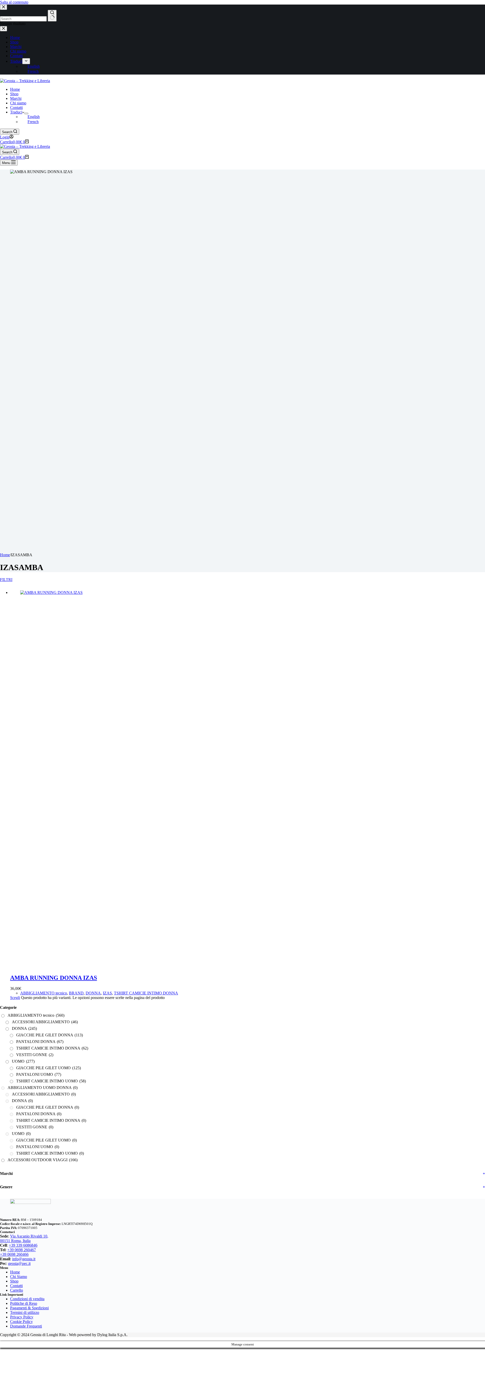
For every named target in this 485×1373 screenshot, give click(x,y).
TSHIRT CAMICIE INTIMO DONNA (146, 993)
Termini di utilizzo (24, 1312)
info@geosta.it (23, 1259)
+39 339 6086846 (23, 1245)
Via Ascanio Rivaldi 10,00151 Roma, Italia (24, 1238)
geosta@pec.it (19, 1263)
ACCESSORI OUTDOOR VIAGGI (43, 1160)
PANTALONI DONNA (39, 1041)
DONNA (93, 993)
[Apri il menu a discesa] (26, 113)
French (33, 122)
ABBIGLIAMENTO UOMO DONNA (43, 1087)
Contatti (16, 107)
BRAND (76, 993)
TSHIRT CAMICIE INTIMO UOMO (51, 1081)
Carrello (16, 1290)
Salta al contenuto (14, 2)
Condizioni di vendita (27, 1299)
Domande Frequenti (26, 1326)
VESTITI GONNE (34, 1055)
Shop (14, 94)
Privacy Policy (21, 1317)
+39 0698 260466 (14, 1254)
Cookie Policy (21, 1321)
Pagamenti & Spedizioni (29, 1308)
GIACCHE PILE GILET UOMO (48, 1068)
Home (15, 89)
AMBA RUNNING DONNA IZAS (53, 977)
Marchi (15, 98)
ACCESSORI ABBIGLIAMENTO (45, 1022)
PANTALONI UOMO (38, 1074)
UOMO (23, 1061)
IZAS (107, 993)
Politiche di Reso (23, 1303)
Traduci (16, 112)
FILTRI (4, 579)
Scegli (15, 997)
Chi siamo (18, 103)
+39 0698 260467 (21, 1250)
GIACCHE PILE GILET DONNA (49, 1035)
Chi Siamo (18, 1276)
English (34, 116)
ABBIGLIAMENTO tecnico (43, 993)
